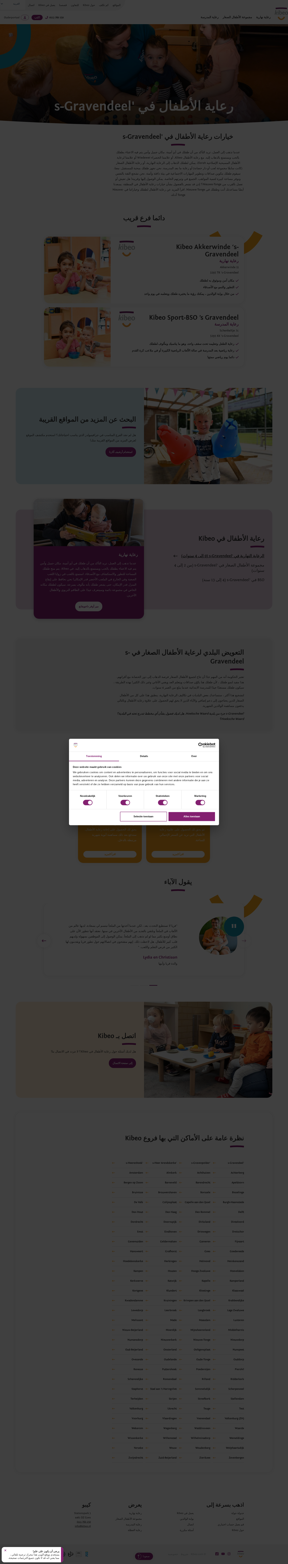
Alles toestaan (192, 816)
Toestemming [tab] (94, 756)
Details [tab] (144, 756)
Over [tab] (194, 756)
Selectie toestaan (143, 816)
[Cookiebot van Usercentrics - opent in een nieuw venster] (200, 745)
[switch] (125, 802)
